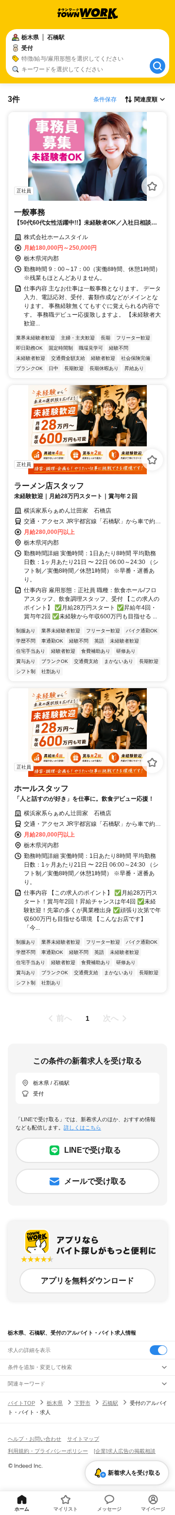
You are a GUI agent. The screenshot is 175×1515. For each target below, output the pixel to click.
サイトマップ (83, 1439)
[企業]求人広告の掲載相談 (125, 1451)
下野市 (82, 1403)
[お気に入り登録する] (152, 186)
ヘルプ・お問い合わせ (34, 1439)
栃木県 (55, 1403)
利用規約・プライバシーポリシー (48, 1451)
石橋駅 (110, 1403)
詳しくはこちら (82, 1127)
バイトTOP (21, 1403)
